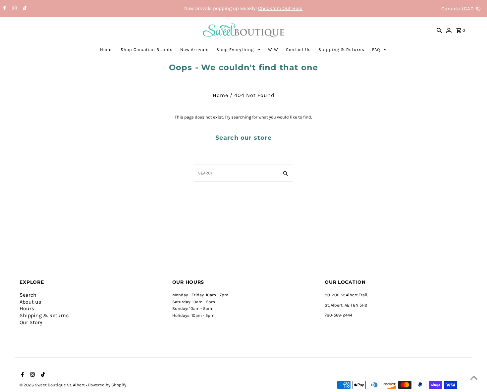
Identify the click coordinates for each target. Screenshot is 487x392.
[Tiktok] (24, 8)
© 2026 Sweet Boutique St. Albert (53, 384)
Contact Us (298, 49)
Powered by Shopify (107, 384)
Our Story (31, 322)
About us (30, 302)
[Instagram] (13, 8)
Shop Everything (235, 49)
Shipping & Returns (341, 49)
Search (28, 295)
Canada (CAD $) (461, 9)
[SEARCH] (439, 30)
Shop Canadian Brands (147, 49)
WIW (273, 49)
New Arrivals (194, 49)
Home (106, 49)
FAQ (376, 49)
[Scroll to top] (473, 378)
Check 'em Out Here (280, 8)
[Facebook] (4, 8)
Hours (27, 308)
